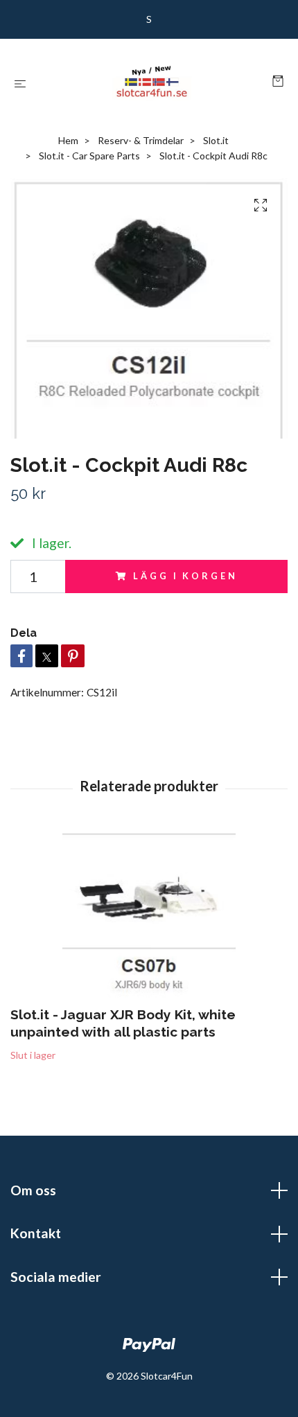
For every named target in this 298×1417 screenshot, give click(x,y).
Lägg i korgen (185, 575)
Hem (68, 140)
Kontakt (35, 1233)
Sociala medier (55, 1277)
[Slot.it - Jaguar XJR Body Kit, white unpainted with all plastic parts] (149, 914)
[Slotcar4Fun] (151, 82)
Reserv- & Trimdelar (141, 140)
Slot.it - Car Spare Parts (89, 155)
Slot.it (216, 140)
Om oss (33, 1190)
